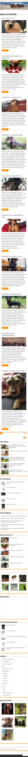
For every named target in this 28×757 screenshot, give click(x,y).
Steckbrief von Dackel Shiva (11, 176)
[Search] (24, 437)
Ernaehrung (5, 676)
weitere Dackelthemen (7, 692)
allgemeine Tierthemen (7, 659)
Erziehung (4, 678)
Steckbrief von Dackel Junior (11, 97)
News (3, 685)
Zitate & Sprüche (6, 695)
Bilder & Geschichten (7, 664)
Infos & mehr (5, 683)
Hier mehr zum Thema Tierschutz (8, 749)
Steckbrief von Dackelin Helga (12, 135)
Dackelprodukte (5, 671)
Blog (3, 666)
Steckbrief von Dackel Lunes (11, 256)
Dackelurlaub (5, 673)
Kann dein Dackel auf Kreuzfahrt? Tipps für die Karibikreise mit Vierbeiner (17, 465)
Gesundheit (5, 680)
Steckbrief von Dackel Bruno (11, 294)
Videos (4, 690)
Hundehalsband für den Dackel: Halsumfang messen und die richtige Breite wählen (17, 446)
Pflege (3, 688)
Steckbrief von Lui (8, 18)
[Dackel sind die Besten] (14, 5)
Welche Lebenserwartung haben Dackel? (18, 516)
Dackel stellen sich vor (7, 668)
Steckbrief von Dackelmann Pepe (13, 371)
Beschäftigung (5, 661)
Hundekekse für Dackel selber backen (18, 451)
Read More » (5, 50)
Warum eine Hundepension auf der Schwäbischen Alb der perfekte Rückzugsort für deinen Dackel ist (17, 459)
